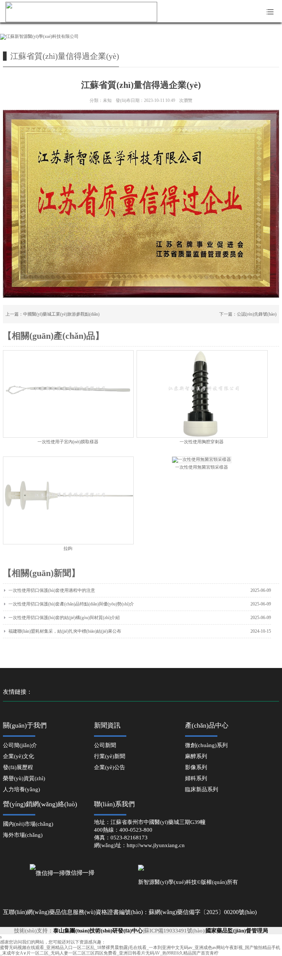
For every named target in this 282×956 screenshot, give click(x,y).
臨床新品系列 (201, 789)
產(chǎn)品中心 (206, 725)
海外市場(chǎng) (23, 835)
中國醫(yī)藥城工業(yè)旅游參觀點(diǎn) (61, 314)
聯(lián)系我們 (114, 804)
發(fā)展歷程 (18, 767)
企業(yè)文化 (18, 756)
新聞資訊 (107, 725)
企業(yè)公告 (109, 767)
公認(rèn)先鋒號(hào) (256, 314)
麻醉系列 (196, 756)
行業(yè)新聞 (109, 756)
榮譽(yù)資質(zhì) (24, 778)
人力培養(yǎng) (21, 789)
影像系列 (196, 767)
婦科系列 (196, 778)
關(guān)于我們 (25, 725)
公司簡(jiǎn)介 (20, 745)
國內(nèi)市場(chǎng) (28, 824)
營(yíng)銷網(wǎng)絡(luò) (40, 804)
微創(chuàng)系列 (206, 745)
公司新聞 (105, 745)
